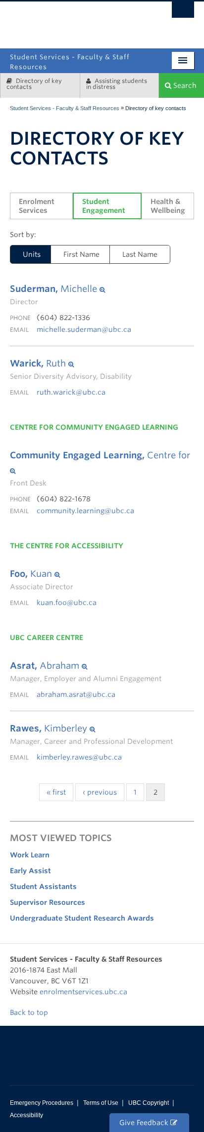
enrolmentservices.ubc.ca (83, 992)
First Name (81, 254)
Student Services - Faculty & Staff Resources (64, 108)
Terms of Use (100, 1102)
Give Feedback (144, 1123)
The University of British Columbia (132, 21)
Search (184, 85)
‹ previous (100, 792)
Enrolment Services (37, 206)
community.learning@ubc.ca (85, 511)
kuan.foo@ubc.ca (67, 602)
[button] (57, 289)
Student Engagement (103, 206)
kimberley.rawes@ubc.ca (79, 757)
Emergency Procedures (41, 1102)
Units (32, 254)
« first (56, 792)
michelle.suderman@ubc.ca (84, 329)
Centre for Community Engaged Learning (94, 427)
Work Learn (30, 855)
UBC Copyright (148, 1102)
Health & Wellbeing (168, 206)
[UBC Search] (183, 12)
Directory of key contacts (34, 83)
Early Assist (30, 871)
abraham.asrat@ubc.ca (76, 694)
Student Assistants (43, 886)
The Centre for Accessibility (66, 546)
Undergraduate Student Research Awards (82, 918)
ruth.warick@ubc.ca (71, 392)
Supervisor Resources (47, 902)
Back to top (30, 1012)
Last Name (139, 254)
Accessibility (26, 1115)
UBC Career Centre (46, 638)
